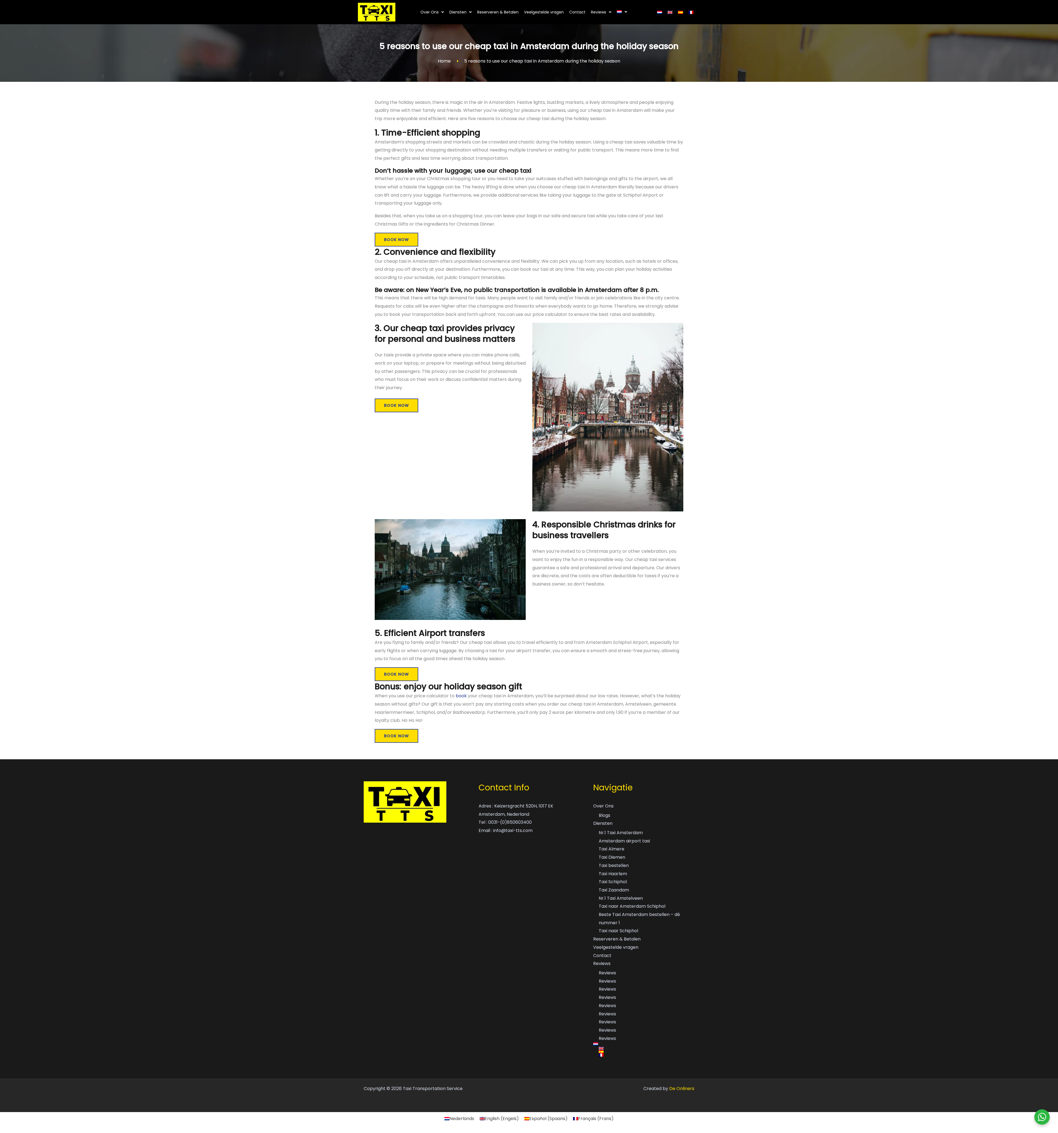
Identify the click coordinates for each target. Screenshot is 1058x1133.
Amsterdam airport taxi (624, 841)
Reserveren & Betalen (498, 12)
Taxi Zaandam (614, 890)
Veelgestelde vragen (544, 12)
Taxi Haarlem (613, 874)
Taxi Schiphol (613, 882)
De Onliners (681, 1088)
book (462, 696)
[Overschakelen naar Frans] (691, 12)
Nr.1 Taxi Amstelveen (621, 898)
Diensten (457, 12)
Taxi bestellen (614, 865)
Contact (577, 12)
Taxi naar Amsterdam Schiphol (632, 906)
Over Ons (429, 12)
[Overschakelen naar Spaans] (680, 12)
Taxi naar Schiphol (618, 931)
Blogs (604, 815)
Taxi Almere (611, 849)
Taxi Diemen (612, 857)
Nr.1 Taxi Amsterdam (621, 833)
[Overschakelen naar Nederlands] (659, 12)
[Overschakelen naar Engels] (670, 12)
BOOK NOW (396, 239)
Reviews (598, 12)
